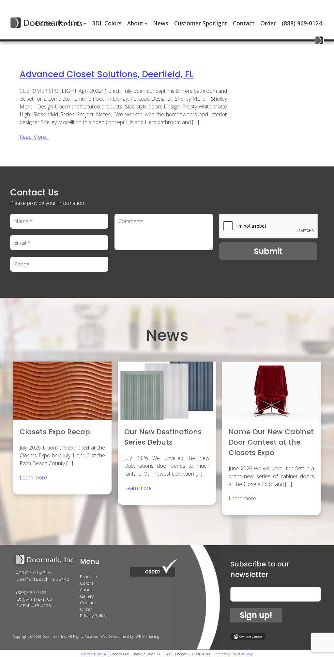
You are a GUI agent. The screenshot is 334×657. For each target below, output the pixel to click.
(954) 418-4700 (37, 599)
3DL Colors (107, 23)
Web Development (114, 636)
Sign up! (256, 615)
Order (268, 23)
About (135, 23)
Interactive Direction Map (233, 654)
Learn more (33, 477)
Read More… (35, 136)
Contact (244, 23)
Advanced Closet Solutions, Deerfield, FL (106, 74)
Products (89, 576)
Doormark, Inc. (91, 654)
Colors (86, 583)
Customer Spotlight (200, 23)
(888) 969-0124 (302, 23)
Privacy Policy (93, 616)
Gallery (87, 596)
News (160, 23)
